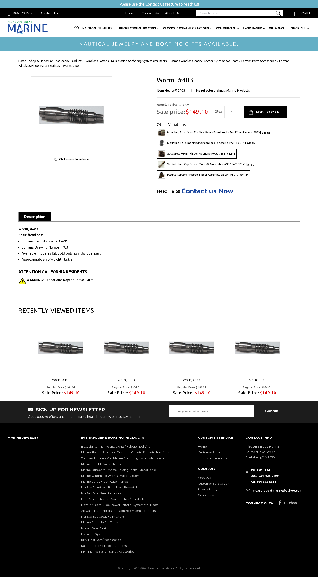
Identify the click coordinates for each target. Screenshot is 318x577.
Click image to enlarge (74, 159)
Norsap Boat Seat (93, 528)
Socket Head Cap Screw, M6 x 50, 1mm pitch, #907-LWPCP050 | (210, 164)
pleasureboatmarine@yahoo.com (277, 490)
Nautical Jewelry (97, 28)
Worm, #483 (61, 380)
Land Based (252, 28)
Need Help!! (168, 191)
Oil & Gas (276, 28)
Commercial (226, 28)
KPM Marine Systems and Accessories (107, 551)
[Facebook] (289, 504)
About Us (172, 13)
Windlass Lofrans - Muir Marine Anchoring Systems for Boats (122, 458)
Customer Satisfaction (213, 483)
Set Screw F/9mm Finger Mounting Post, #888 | (201, 153)
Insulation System (93, 534)
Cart (305, 13)
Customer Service (210, 452)
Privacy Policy (207, 489)
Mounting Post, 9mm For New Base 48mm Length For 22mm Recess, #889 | (218, 132)
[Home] (28, 33)
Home (130, 13)
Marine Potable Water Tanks (101, 464)
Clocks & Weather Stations (186, 28)
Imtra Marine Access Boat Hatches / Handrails (112, 499)
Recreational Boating (137, 28)
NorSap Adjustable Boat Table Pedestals (109, 487)
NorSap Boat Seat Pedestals (101, 493)
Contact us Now (207, 190)
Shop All (298, 28)
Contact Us (49, 13)
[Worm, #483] (71, 146)
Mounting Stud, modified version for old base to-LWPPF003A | (211, 143)
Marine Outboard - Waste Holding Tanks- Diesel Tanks (118, 470)
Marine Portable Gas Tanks (99, 522)
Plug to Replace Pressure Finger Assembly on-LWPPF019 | (208, 174)
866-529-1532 (22, 13)
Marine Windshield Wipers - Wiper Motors (110, 475)
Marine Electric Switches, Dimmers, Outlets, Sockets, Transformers (127, 452)
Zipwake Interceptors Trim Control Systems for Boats (118, 510)
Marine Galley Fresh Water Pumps (104, 481)
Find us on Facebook (212, 458)
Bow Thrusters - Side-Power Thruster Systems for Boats (119, 505)
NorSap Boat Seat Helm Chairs (102, 516)
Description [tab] (34, 216)
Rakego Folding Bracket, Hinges (104, 545)
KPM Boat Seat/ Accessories (101, 540)
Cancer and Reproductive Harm (59, 280)
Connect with (259, 503)
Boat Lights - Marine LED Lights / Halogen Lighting (115, 446)
